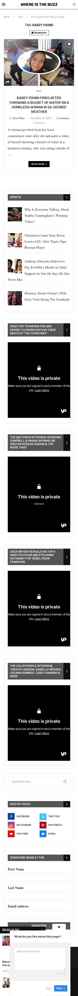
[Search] (74, 5)
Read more (37, 164)
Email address (18, 906)
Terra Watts (18, 118)
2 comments (62, 118)
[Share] (7, 82)
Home (7, 16)
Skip (48, 988)
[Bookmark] (69, 44)
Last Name (16, 887)
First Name (16, 869)
